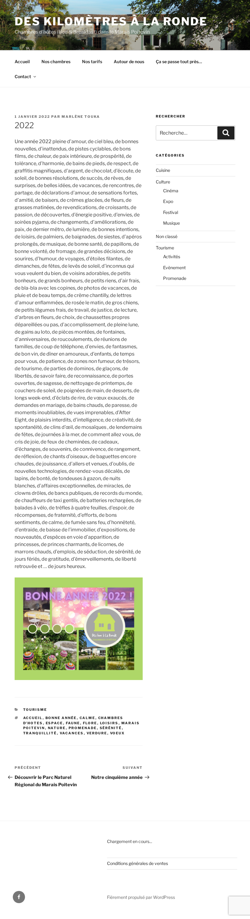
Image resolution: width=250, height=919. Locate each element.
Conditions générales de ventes (137, 863)
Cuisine (163, 170)
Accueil (22, 61)
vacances (72, 733)
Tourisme (35, 709)
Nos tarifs (92, 61)
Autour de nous (129, 61)
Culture (163, 181)
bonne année (61, 718)
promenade (83, 728)
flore (90, 723)
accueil (33, 718)
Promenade (174, 278)
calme (87, 718)
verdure (97, 733)
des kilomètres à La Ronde (111, 21)
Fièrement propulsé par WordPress (141, 897)
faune (73, 723)
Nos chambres (55, 61)
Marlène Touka (81, 116)
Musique (171, 223)
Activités (171, 256)
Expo (168, 201)
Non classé (166, 236)
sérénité (111, 728)
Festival (170, 212)
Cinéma (170, 190)
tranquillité (40, 733)
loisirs (109, 723)
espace (54, 723)
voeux (117, 733)
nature (57, 728)
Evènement (174, 267)
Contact (23, 76)
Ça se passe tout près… (179, 61)
